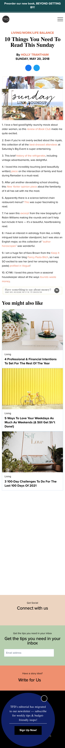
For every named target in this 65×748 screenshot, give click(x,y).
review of (39, 129)
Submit (58, 653)
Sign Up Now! (28, 730)
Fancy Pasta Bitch (38, 257)
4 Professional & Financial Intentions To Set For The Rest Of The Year (31, 361)
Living (16, 33)
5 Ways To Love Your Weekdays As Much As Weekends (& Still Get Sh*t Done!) (30, 422)
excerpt (24, 213)
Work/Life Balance (38, 33)
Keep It (55, 253)
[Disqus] (32, 541)
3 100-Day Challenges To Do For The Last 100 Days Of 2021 (31, 484)
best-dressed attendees (43, 144)
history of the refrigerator (30, 155)
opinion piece (22, 186)
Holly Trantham (35, 55)
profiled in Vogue (20, 265)
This (26, 202)
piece (14, 171)
